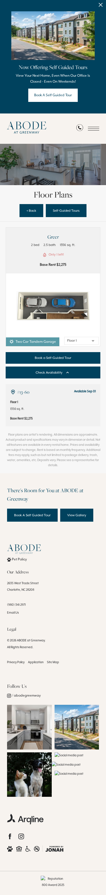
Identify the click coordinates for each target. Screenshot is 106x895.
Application (36, 662)
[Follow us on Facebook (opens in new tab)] (10, 836)
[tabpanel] (53, 305)
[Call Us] (79, 129)
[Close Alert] (100, 6)
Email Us (13, 612)
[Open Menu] (93, 128)
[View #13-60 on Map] (13, 392)
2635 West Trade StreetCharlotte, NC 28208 (23, 586)
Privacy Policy (16, 662)
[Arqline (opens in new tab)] (25, 819)
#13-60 (23, 392)
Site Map (53, 662)
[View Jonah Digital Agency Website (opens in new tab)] (54, 849)
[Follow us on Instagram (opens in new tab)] (21, 836)
